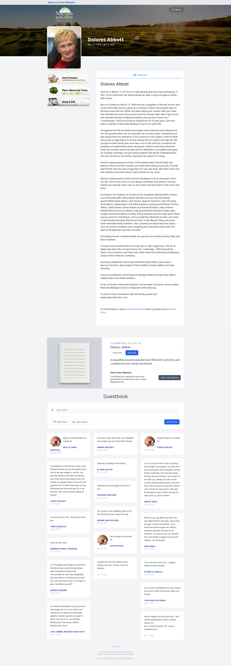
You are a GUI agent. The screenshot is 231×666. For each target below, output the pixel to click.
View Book (117, 352)
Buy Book (132, 352)
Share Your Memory (169, 377)
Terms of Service (123, 654)
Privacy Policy (108, 654)
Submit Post (172, 422)
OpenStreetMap (118, 658)
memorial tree (134, 309)
